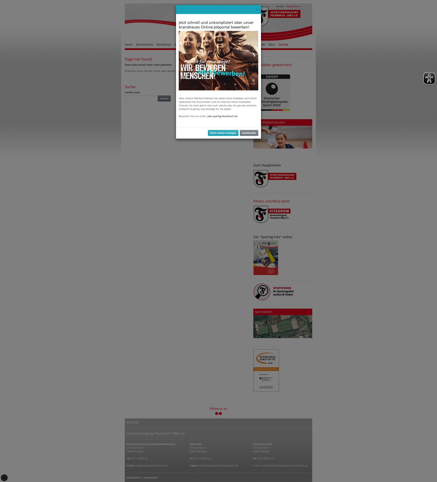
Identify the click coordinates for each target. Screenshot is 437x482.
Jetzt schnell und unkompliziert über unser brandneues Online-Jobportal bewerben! (216, 25)
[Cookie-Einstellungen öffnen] (4, 477)
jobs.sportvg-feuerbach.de (222, 116)
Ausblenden (249, 133)
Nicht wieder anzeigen (223, 133)
